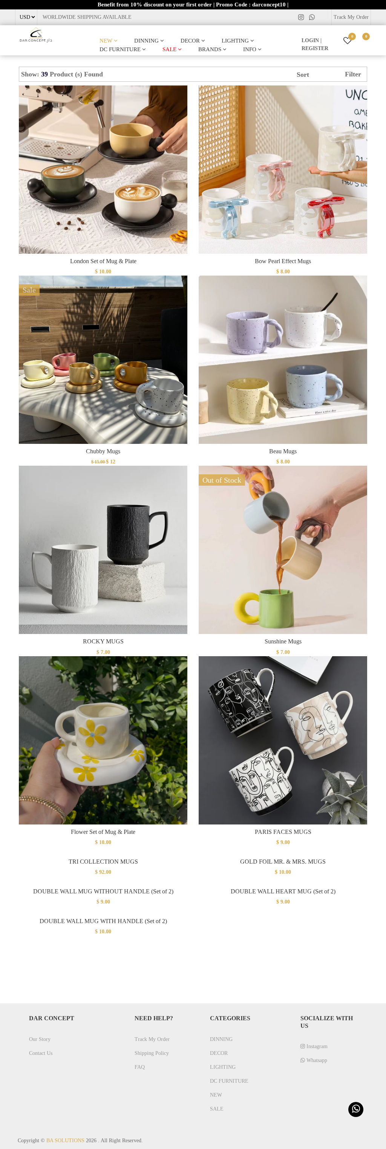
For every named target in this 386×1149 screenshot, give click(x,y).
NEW (107, 41)
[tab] (110, 74)
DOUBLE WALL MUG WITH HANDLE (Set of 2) (103, 921)
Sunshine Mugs (283, 641)
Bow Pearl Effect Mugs (283, 261)
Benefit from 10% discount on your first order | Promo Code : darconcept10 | (193, 5)
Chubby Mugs (103, 451)
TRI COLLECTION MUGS (103, 861)
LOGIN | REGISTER (315, 44)
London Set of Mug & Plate (103, 261)
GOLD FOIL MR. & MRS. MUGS (283, 861)
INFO (250, 49)
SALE (170, 49)
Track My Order (351, 17)
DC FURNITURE (121, 49)
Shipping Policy (152, 1053)
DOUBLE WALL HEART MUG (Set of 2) (283, 891)
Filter (353, 74)
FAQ (140, 1067)
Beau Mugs (283, 451)
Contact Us (40, 1053)
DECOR (191, 41)
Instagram (316, 1046)
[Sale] (103, 359)
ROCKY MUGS (103, 641)
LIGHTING (236, 41)
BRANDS (210, 49)
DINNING (147, 41)
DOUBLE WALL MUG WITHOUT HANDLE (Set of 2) (103, 891)
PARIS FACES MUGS (283, 832)
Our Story (40, 1039)
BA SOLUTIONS (65, 1140)
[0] (360, 40)
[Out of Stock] (283, 549)
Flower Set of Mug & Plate (103, 832)
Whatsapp (316, 1060)
